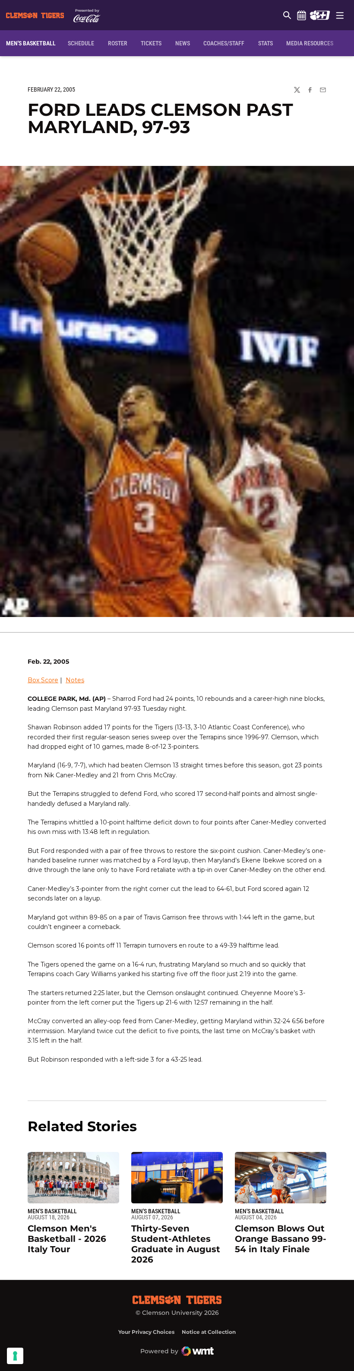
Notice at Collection (209, 1332)
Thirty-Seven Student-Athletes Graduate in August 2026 (175, 1244)
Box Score (43, 680)
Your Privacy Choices (146, 1332)
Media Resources (309, 43)
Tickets (151, 43)
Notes (75, 680)
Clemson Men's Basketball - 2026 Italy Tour (67, 1238)
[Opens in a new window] (319, 15)
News (182, 43)
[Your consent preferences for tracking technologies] (15, 1356)
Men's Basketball (52, 1211)
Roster (117, 43)
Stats (265, 43)
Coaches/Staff (223, 43)
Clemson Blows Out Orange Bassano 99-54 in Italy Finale (280, 1238)
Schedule (301, 15)
